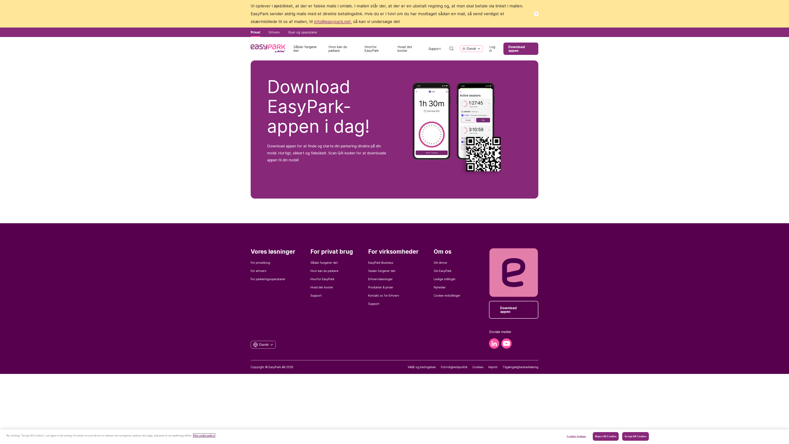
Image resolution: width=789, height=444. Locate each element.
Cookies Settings (576, 436)
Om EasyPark (442, 271)
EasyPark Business (380, 262)
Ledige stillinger (445, 279)
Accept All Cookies (635, 436)
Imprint (493, 367)
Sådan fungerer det (324, 262)
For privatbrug (260, 262)
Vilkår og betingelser (422, 367)
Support (316, 295)
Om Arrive (440, 262)
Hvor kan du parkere (324, 271)
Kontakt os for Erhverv (383, 295)
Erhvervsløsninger (380, 279)
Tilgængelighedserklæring (520, 367)
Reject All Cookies (605, 436)
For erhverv (258, 271)
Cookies (477, 367)
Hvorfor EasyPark (322, 279)
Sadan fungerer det (382, 271)
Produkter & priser (380, 287)
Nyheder (440, 287)
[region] (394, 436)
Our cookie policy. (204, 435)
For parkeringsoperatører (268, 279)
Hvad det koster (321, 287)
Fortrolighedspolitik (454, 367)
